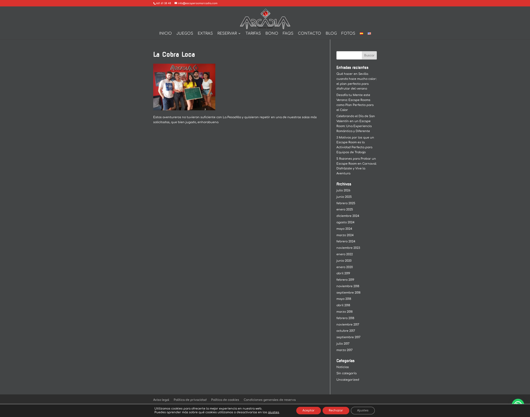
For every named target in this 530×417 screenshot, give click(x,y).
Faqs (288, 33)
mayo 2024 (344, 228)
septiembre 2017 (348, 337)
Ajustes (363, 410)
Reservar (227, 33)
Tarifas (253, 33)
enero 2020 (344, 267)
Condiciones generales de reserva (270, 399)
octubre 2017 (345, 330)
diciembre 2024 (347, 216)
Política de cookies (225, 399)
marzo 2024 (345, 235)
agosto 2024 (345, 222)
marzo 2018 (344, 311)
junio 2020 (344, 260)
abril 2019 (343, 273)
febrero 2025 (345, 203)
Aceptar (308, 410)
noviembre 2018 (347, 286)
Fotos (348, 33)
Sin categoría (346, 373)
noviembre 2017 (347, 324)
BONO (271, 33)
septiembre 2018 (348, 292)
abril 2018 (343, 305)
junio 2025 (344, 196)
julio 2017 (342, 343)
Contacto (309, 33)
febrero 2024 (345, 241)
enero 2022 (344, 254)
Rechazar (336, 410)
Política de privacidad (190, 399)
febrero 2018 (345, 318)
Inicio (165, 33)
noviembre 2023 (348, 247)
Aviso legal (161, 399)
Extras (205, 33)
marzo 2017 (344, 350)
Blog (331, 33)
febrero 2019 (345, 279)
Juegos (184, 33)
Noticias (342, 367)
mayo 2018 (343, 298)
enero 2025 (344, 209)
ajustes (273, 412)
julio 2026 (343, 190)
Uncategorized (347, 379)
